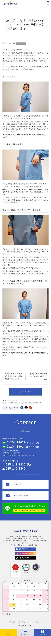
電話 (8, 634)
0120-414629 (16, 442)
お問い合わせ (13, 622)
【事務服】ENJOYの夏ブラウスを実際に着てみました (37, 376)
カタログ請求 (42, 634)
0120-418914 (16, 446)
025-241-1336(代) (18, 464)
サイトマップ (38, 622)
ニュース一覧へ (25, 392)
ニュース (12, 400)
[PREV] (4, 580)
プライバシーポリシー (25, 622)
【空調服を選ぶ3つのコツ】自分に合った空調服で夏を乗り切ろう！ (14, 376)
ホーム (4, 400)
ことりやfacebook (24, 549)
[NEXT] (46, 580)
